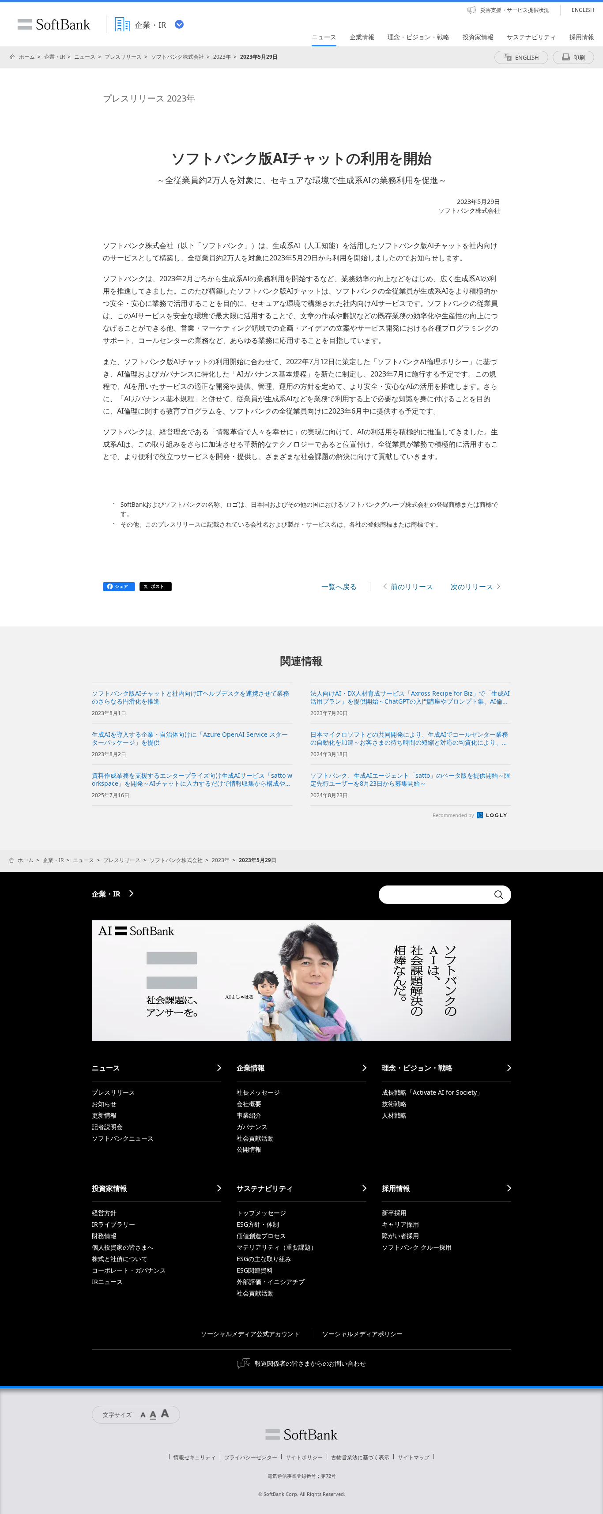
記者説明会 (107, 1126)
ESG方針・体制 (258, 1224)
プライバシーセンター (250, 1457)
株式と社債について (119, 1258)
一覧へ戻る (339, 586)
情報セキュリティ (194, 1457)
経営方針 (104, 1213)
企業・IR (54, 56)
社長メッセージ (258, 1092)
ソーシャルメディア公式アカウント (250, 1333)
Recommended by (454, 815)
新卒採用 (394, 1213)
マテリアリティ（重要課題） (277, 1247)
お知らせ (104, 1104)
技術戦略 (394, 1104)
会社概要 (249, 1104)
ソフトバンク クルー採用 (417, 1247)
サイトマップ (414, 1457)
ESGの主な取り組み (264, 1258)
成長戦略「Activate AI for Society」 (432, 1092)
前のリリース (412, 586)
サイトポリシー (304, 1457)
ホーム (27, 56)
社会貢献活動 (255, 1138)
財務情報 (104, 1236)
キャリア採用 (400, 1224)
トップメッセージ (261, 1213)
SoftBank (54, 24)
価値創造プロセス (261, 1236)
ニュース (84, 56)
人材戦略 (394, 1115)
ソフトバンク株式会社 (177, 56)
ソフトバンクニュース (123, 1138)
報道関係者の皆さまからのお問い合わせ (310, 1363)
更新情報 (104, 1115)
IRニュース (107, 1281)
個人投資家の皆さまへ (123, 1247)
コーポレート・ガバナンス (129, 1270)
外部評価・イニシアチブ (271, 1281)
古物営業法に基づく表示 (360, 1457)
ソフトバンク (301, 1434)
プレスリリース (123, 56)
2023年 (222, 56)
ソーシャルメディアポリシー (362, 1333)
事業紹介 (249, 1115)
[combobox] (434, 895)
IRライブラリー (113, 1224)
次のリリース (472, 586)
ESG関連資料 (255, 1270)
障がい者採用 (400, 1236)
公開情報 (249, 1149)
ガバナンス (252, 1126)
